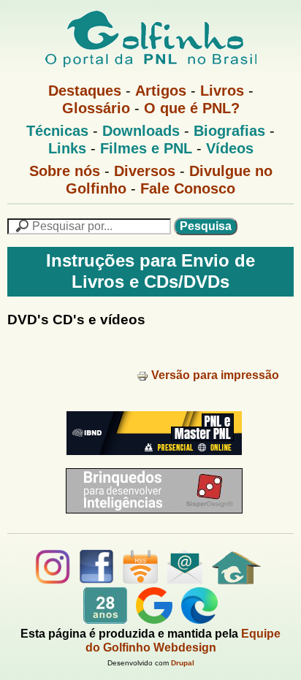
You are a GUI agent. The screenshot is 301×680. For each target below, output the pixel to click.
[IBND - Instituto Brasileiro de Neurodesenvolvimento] (150, 460)
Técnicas (57, 131)
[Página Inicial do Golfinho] (236, 580)
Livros (222, 91)
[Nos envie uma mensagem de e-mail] (185, 580)
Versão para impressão (215, 375)
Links (67, 148)
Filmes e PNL (146, 148)
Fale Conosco (187, 188)
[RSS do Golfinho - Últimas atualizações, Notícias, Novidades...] (140, 580)
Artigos (160, 91)
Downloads (141, 131)
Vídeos (230, 148)
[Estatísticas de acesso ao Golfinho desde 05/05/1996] (105, 620)
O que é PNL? (192, 108)
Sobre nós (64, 171)
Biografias (229, 131)
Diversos (144, 171)
